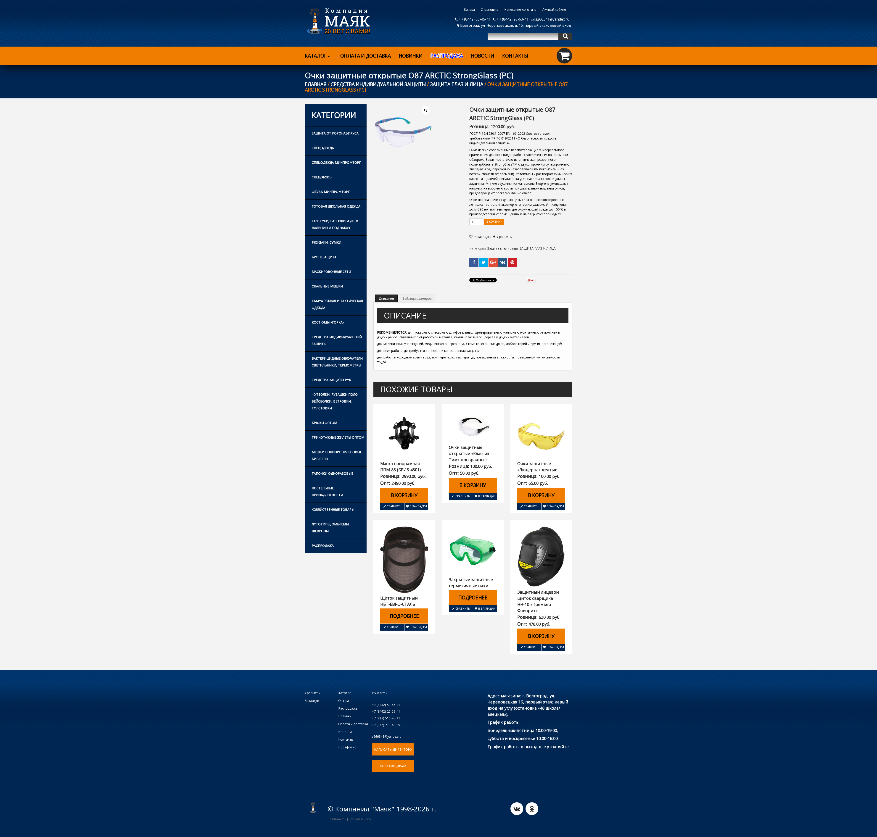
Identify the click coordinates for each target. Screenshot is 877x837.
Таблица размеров (417, 298)
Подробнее (404, 616)
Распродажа (323, 545)
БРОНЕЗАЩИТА (324, 257)
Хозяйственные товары (333, 509)
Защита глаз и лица (456, 84)
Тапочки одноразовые (332, 473)
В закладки (418, 506)
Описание (386, 298)
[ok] (532, 808)
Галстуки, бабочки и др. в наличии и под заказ (335, 224)
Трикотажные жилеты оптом (338, 437)
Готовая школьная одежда (336, 206)
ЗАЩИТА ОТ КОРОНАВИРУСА (335, 133)
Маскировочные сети (331, 271)
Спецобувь (322, 177)
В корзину (494, 222)
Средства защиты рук (331, 380)
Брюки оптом (324, 423)
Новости (482, 55)
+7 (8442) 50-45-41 (474, 19)
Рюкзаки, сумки (326, 242)
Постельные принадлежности (327, 491)
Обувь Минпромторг (331, 192)
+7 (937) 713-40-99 (386, 725)
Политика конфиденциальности (350, 819)
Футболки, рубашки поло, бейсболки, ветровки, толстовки (335, 401)
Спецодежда (323, 148)
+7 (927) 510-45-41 (386, 718)
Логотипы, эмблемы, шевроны (331, 527)
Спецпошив (489, 9)
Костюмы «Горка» (328, 322)
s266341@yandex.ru (551, 19)
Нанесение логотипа (520, 9)
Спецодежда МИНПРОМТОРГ (336, 162)
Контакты (515, 55)
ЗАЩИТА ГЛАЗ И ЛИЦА (538, 248)
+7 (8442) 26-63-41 (512, 19)
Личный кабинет (555, 9)
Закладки (312, 700)
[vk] (516, 808)
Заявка (469, 9)
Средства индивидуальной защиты (378, 84)
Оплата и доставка (365, 55)
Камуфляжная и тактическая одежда (337, 304)
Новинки (411, 55)
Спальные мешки (327, 286)
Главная (316, 84)
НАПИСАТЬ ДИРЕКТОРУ (393, 749)
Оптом (343, 700)
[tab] (386, 298)
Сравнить (504, 236)
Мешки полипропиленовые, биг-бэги (337, 455)
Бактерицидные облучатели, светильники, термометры (338, 361)
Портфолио (347, 747)
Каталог (316, 55)
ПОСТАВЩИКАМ (393, 766)
